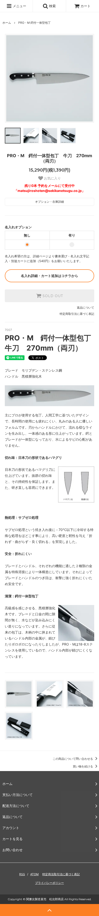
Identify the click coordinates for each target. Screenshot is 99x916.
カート (85, 6)
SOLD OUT (52, 296)
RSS (22, 874)
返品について (85, 307)
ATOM (34, 874)
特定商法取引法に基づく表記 (61, 874)
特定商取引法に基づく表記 (77, 314)
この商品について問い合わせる (73, 758)
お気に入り (52, 178)
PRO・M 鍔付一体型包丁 (34, 22)
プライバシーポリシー (49, 883)
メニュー (19, 6)
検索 (52, 6)
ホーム (6, 22)
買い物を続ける (83, 766)
